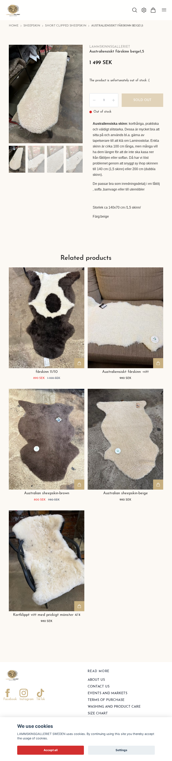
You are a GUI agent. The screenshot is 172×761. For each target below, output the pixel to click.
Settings (121, 750)
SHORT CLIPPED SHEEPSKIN (65, 25)
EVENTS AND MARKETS (107, 693)
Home (13, 25)
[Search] (134, 10)
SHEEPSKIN (31, 25)
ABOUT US (96, 680)
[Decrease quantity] (94, 100)
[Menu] (164, 10)
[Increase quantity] (113, 100)
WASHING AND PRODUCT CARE (114, 706)
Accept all (51, 750)
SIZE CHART (98, 713)
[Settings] (144, 10)
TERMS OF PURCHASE (106, 700)
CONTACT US (98, 686)
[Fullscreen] (74, 53)
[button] (75, 94)
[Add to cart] (79, 363)
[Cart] (153, 10)
